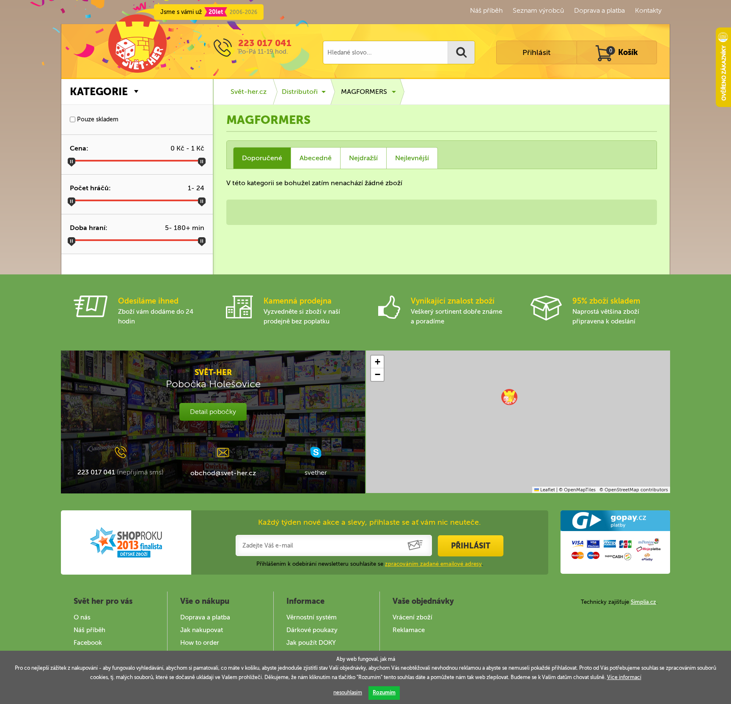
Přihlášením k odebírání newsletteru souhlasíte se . (369, 564)
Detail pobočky (213, 412)
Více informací (624, 677)
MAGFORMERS (364, 92)
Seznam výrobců (538, 10)
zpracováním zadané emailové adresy (433, 564)
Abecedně (316, 158)
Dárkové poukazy (312, 630)
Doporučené (262, 158)
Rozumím (384, 693)
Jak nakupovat (201, 630)
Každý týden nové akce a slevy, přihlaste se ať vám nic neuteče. (369, 522)
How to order (199, 642)
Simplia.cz (643, 602)
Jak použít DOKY (311, 642)
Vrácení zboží (412, 617)
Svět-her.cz (249, 92)
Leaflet (547, 490)
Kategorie (99, 91)
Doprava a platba (599, 10)
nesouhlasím (347, 693)
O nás (82, 617)
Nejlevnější (412, 158)
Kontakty (648, 10)
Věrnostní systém (311, 617)
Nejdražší (363, 158)
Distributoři (300, 92)
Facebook (88, 642)
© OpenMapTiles (577, 490)
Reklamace (409, 630)
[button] (509, 397)
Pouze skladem (96, 119)
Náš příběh (486, 10)
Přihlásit (536, 52)
